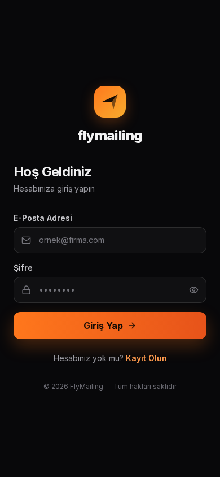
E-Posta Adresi (43, 218)
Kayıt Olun (146, 358)
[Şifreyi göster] (194, 290)
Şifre (23, 267)
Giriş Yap (103, 325)
